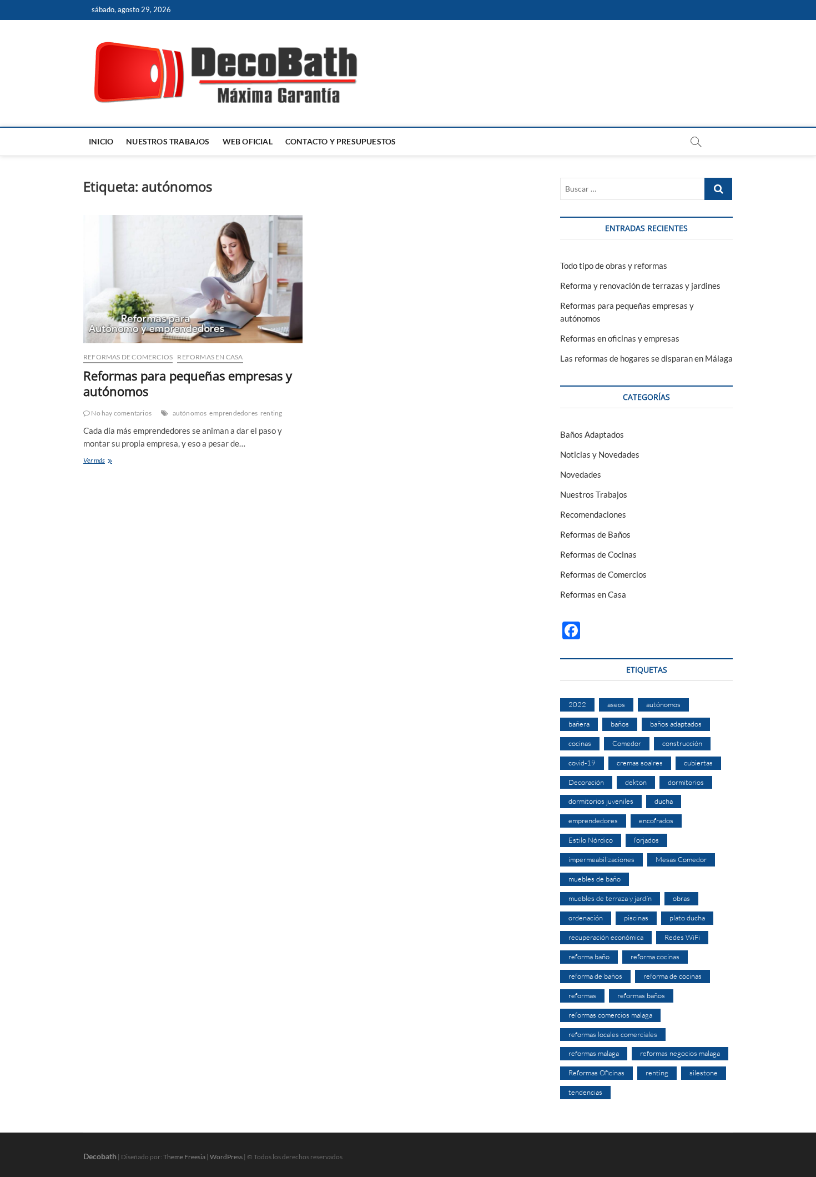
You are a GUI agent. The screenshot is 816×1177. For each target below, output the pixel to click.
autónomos (190, 413)
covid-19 (582, 762)
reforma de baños (595, 975)
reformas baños (641, 995)
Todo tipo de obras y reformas (613, 266)
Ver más (108, 461)
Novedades (580, 474)
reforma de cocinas (672, 975)
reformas (582, 995)
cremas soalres (640, 762)
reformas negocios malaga (680, 1053)
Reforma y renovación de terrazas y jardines (640, 286)
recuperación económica (605, 937)
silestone (703, 1072)
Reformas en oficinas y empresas (619, 338)
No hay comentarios (121, 413)
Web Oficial (248, 141)
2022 (577, 704)
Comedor (626, 743)
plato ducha (687, 917)
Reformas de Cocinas (598, 554)
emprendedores (233, 413)
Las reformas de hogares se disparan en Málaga (646, 358)
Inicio (101, 141)
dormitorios (686, 782)
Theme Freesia (184, 1157)
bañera (579, 723)
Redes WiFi (682, 937)
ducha (663, 801)
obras (681, 898)
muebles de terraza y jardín (610, 898)
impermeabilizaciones (601, 859)
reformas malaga (593, 1053)
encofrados (656, 820)
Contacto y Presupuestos (340, 141)
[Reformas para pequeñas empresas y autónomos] (193, 279)
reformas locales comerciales (612, 1034)
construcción (682, 743)
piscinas (636, 917)
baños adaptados (676, 723)
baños (620, 723)
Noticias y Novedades (599, 454)
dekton (636, 782)
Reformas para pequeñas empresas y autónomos (187, 383)
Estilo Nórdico (590, 839)
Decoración (586, 782)
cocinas (579, 743)
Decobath (100, 1156)
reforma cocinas (655, 956)
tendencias (585, 1092)
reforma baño (589, 956)
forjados (646, 839)
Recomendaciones (593, 514)
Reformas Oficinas (596, 1072)
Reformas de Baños (595, 534)
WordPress (226, 1157)
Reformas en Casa (210, 357)
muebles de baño (594, 878)
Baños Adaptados (592, 434)
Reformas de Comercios (128, 357)
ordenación (585, 917)
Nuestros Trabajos (167, 141)
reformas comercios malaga (610, 1014)
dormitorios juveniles (600, 801)
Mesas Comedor (681, 859)
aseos (616, 704)
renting (271, 413)
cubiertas (698, 762)
